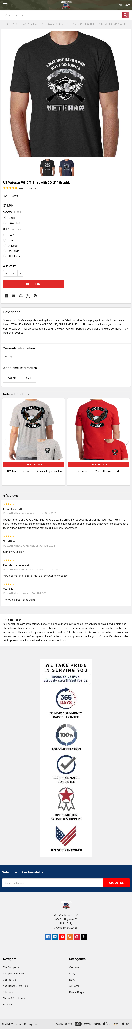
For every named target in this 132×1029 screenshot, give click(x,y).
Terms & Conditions (14, 998)
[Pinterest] (35, 296)
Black (11, 217)
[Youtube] (62, 937)
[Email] (13, 296)
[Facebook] (6, 296)
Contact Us (9, 979)
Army (72, 973)
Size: (13, 229)
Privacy (7, 1004)
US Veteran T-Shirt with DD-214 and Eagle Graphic (34, 471)
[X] (28, 296)
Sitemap (8, 992)
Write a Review (27, 187)
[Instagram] (55, 937)
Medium (12, 235)
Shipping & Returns (14, 973)
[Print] (21, 296)
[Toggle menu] (4, 4)
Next (127, 442)
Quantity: (10, 266)
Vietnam (74, 967)
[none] (66, 94)
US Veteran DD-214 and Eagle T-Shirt (98, 471)
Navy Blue (14, 222)
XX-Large (13, 250)
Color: (14, 211)
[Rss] (70, 937)
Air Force (74, 985)
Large (11, 240)
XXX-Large (14, 255)
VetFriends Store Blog (15, 985)
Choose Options (33, 464)
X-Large (13, 245)
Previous (4, 442)
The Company (11, 967)
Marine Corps (76, 992)
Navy (72, 979)
